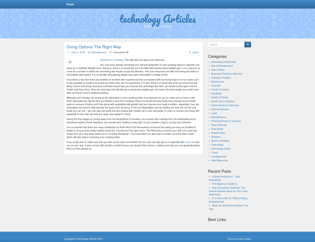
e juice (188, 142)
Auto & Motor (218, 69)
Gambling (216, 93)
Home (70, 4)
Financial (216, 85)
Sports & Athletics (220, 140)
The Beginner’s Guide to (224, 183)
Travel (214, 152)
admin (195, 52)
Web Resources (219, 160)
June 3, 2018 (78, 52)
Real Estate (217, 128)
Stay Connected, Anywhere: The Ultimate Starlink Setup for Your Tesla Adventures (228, 191)
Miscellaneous (99, 52)
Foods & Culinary (220, 89)
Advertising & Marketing (223, 61)
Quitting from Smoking (111, 59)
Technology (217, 144)
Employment (217, 81)
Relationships (218, 132)
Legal (214, 113)
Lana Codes (244, 238)
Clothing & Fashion (221, 77)
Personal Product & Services (226, 121)
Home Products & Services (225, 105)
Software (215, 136)
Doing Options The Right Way (94, 46)
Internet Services (220, 109)
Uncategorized (218, 156)
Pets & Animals (219, 125)
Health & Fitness (219, 97)
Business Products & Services (226, 73)
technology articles (221, 148)
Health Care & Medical (223, 101)
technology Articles (157, 18)
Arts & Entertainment (222, 65)
